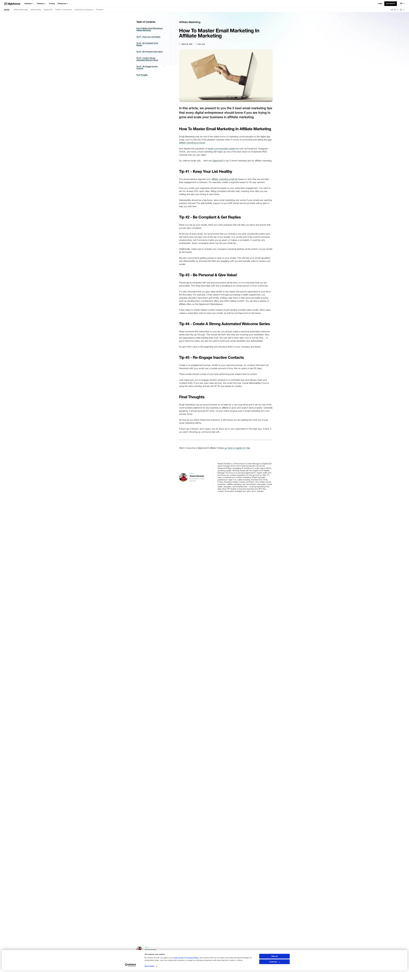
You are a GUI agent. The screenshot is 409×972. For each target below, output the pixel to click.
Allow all (274, 956)
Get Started (390, 4)
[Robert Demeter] (183, 477)
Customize (273, 962)
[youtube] (392, 10)
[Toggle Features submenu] (45, 4)
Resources (62, 4)
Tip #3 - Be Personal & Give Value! (149, 52)
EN (401, 3)
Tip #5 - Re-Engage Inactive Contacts (147, 68)
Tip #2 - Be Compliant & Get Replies (147, 44)
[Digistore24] (12, 3)
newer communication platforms (223, 148)
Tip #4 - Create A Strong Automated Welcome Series (147, 59)
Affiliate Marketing (21, 10)
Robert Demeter (197, 476)
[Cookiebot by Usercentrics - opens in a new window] (130, 965)
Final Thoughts (142, 75)
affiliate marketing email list (224, 179)
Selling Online (35, 10)
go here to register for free (237, 448)
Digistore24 (48, 10)
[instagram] (398, 10)
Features (40, 4)
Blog (6, 10)
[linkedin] (401, 10)
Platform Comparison (63, 10)
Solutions (28, 4)
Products (99, 10)
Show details (149, 966)
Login (380, 3)
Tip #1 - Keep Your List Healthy (148, 37)
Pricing (52, 4)
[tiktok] (404, 10)
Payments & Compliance (84, 10)
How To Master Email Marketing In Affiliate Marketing (149, 29)
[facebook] (395, 10)
